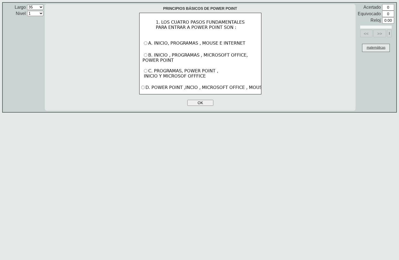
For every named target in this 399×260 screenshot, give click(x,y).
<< (366, 33)
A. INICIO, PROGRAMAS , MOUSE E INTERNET (197, 43)
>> (379, 33)
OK (200, 103)
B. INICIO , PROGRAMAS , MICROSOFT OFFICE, (195, 57)
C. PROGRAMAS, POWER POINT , (180, 73)
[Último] (389, 33)
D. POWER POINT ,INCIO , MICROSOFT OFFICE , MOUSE (205, 87)
